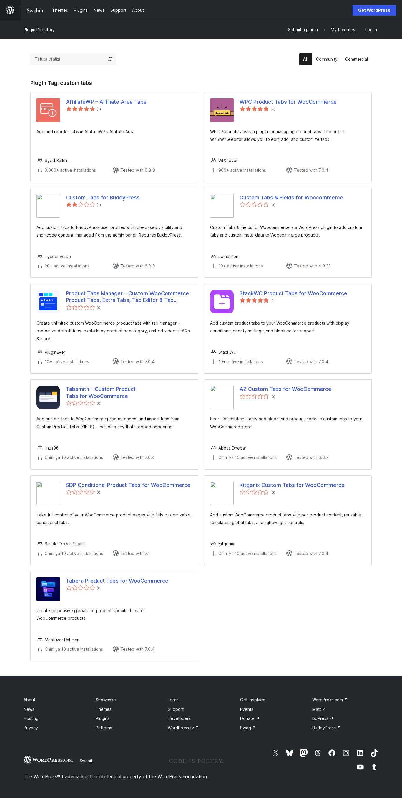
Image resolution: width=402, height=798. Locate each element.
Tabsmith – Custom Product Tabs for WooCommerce (101, 392)
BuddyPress (326, 727)
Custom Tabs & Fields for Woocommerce (291, 197)
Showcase (106, 699)
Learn (173, 699)
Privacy (31, 727)
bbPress (322, 718)
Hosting (31, 718)
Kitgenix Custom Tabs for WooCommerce (292, 485)
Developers (179, 718)
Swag (248, 727)
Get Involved (252, 699)
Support (176, 709)
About (29, 699)
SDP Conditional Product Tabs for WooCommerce (128, 485)
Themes (104, 709)
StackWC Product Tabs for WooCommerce (293, 293)
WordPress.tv (183, 727)
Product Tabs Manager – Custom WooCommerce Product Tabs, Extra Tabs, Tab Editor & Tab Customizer (127, 297)
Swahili (86, 760)
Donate (250, 718)
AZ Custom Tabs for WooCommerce (285, 389)
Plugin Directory (39, 29)
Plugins (102, 718)
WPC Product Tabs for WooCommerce (288, 102)
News (29, 709)
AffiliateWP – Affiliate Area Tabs (106, 102)
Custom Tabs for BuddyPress (103, 197)
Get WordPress (374, 10)
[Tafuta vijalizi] (110, 59)
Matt (319, 709)
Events (246, 709)
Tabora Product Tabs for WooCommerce (117, 581)
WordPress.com (330, 699)
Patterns (104, 727)
